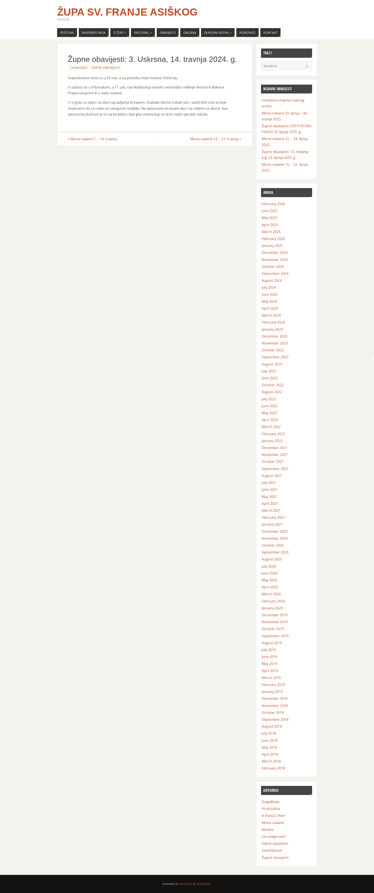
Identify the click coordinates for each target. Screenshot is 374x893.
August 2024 (272, 280)
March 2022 (271, 426)
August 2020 (272, 559)
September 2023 (275, 357)
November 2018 (275, 705)
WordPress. (204, 884)
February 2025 (273, 238)
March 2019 (271, 677)
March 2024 (271, 315)
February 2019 (273, 684)
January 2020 (272, 608)
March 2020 (271, 594)
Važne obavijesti (275, 843)
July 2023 (269, 371)
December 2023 (274, 336)
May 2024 (269, 301)
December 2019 (274, 615)
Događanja (270, 801)
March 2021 (271, 510)
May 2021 (269, 496)
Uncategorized (273, 836)
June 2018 (269, 740)
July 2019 (269, 649)
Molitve (268, 829)
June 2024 (269, 294)
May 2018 (269, 747)
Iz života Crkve (273, 815)
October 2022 (273, 385)
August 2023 (272, 364)
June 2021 (269, 489)
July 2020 (269, 566)
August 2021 (272, 475)
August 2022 (272, 391)
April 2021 (270, 503)
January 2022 (272, 440)
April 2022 (270, 419)
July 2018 (269, 733)
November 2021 (275, 454)
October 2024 (273, 266)
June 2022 (269, 406)
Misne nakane (273, 822)
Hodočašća (271, 808)
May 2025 (269, 217)
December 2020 (274, 531)
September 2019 (275, 636)
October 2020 (273, 545)
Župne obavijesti (106, 68)
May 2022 (269, 412)
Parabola (185, 884)
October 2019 (273, 628)
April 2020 (270, 587)
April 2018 (270, 754)
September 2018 (275, 719)
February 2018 (273, 768)
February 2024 (273, 322)
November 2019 (275, 621)
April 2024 (270, 308)
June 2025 (269, 210)
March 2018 (271, 761)
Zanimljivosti (272, 850)
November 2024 (275, 259)
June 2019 (269, 656)
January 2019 (272, 691)
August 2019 (272, 642)
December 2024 (274, 252)
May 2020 (269, 580)
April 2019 (270, 670)
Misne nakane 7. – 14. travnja (92, 139)
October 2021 (273, 461)
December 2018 (274, 698)
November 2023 (275, 343)
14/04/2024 (78, 68)
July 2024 (269, 287)
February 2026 (273, 203)
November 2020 (275, 538)
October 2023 (273, 350)
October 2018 (273, 712)
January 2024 (272, 329)
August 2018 (272, 726)
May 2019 (269, 663)
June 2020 (269, 573)
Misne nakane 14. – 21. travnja (215, 139)
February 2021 (273, 517)
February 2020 (273, 601)
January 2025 (272, 245)
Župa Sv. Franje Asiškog (127, 12)
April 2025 (270, 224)
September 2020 (275, 552)
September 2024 (275, 273)
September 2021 (275, 468)
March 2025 (271, 231)
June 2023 (269, 378)
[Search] (307, 67)
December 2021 (274, 447)
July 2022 (269, 399)
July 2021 (269, 482)
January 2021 (272, 524)
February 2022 (273, 433)
